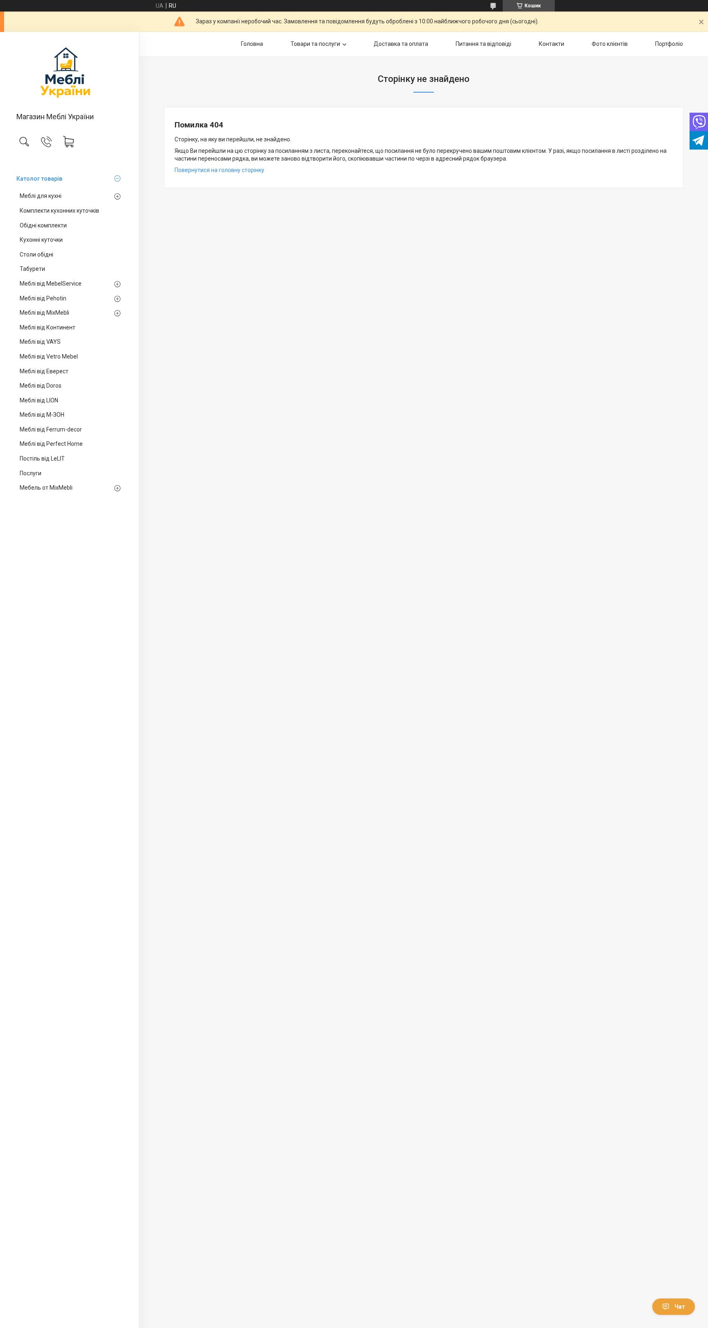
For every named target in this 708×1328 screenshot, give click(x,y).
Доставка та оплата (401, 44)
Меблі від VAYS (40, 341)
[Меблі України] (69, 72)
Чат (679, 1306)
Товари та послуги (315, 44)
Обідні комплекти (43, 225)
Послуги (30, 473)
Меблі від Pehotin (43, 298)
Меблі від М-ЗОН (42, 414)
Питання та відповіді (483, 44)
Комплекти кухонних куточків (59, 210)
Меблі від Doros (40, 385)
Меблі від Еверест (44, 371)
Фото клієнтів (610, 44)
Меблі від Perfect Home (51, 443)
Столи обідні (36, 254)
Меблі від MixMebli (44, 312)
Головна (252, 44)
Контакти (551, 44)
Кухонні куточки (41, 239)
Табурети (32, 269)
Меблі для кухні (40, 196)
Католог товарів (39, 178)
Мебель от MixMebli (46, 487)
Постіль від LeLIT (42, 458)
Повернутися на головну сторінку (219, 170)
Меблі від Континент (47, 327)
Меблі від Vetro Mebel (49, 356)
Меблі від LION (39, 400)
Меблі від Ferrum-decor (51, 429)
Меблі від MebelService (51, 283)
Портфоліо (669, 44)
